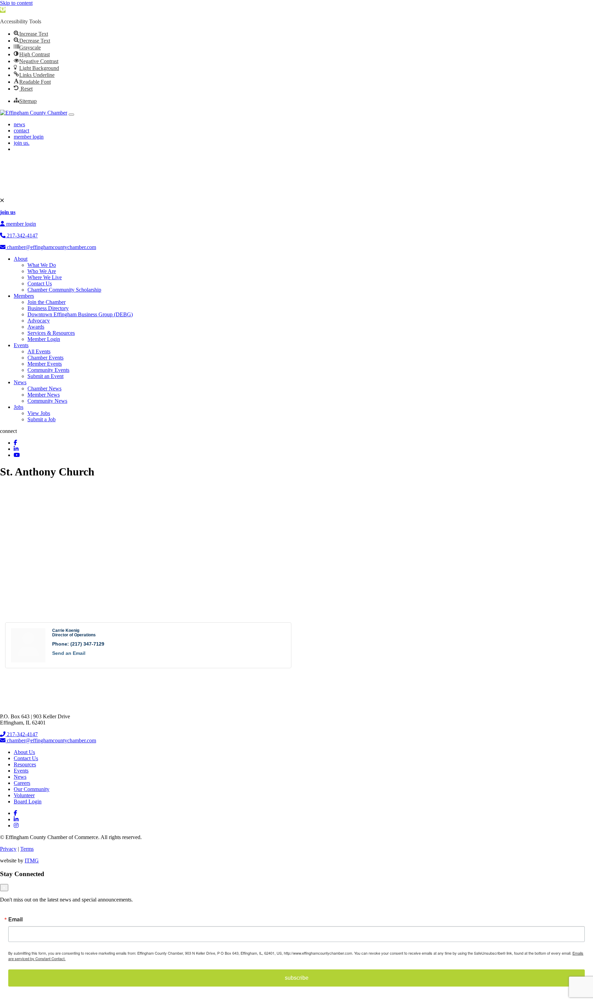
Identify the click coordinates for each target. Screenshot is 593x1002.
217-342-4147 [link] (21, 235)
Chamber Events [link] (45, 358)
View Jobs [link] (38, 413)
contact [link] (21, 130)
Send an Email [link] (68, 653)
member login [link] (29, 137)
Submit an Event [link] (45, 376)
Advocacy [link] (38, 320)
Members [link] (24, 296)
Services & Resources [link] (51, 333)
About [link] (20, 259)
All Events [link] (38, 351)
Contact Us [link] (39, 283)
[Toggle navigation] (71, 115)
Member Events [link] (44, 364)
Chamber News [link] (44, 388)
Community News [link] (47, 401)
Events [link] (21, 345)
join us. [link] (22, 143)
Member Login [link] (43, 339)
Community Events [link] (48, 370)
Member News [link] (43, 395)
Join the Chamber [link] (46, 302)
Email (15, 919)
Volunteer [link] (24, 795)
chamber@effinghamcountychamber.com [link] (50, 247)
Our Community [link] (31, 789)
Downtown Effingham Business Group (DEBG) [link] (80, 314)
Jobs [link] (18, 407)
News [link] (20, 382)
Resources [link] (25, 764)
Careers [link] (22, 783)
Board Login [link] (28, 801)
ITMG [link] (32, 860)
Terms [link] (27, 849)
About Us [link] (24, 752)
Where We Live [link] (44, 277)
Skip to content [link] (16, 3)
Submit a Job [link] (41, 419)
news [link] (19, 124)
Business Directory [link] (48, 308)
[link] (2, 10)
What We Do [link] (41, 265)
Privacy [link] (8, 849)
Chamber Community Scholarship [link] (64, 290)
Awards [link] (35, 327)
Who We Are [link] (41, 271)
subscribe (297, 978)
